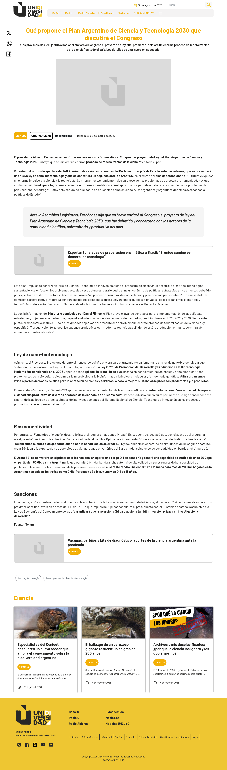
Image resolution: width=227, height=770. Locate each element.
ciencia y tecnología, (28, 578)
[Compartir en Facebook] (9, 54)
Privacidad (106, 736)
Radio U (69, 13)
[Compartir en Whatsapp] (9, 43)
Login (195, 736)
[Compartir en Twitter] (9, 33)
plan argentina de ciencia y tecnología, (66, 578)
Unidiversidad (41, 135)
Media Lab (124, 13)
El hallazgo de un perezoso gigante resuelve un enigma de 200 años (110, 649)
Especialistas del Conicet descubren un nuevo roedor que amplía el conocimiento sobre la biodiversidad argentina (43, 651)
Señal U (56, 13)
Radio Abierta (86, 13)
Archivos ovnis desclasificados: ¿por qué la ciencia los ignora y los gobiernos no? (181, 649)
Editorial (73, 736)
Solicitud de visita (148, 736)
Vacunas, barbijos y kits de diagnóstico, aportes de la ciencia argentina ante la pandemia (132, 542)
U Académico (106, 13)
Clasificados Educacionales (174, 736)
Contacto (130, 736)
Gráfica (118, 736)
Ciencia (20, 135)
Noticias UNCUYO (144, 13)
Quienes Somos (90, 736)
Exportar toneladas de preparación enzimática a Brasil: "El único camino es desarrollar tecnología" (129, 254)
